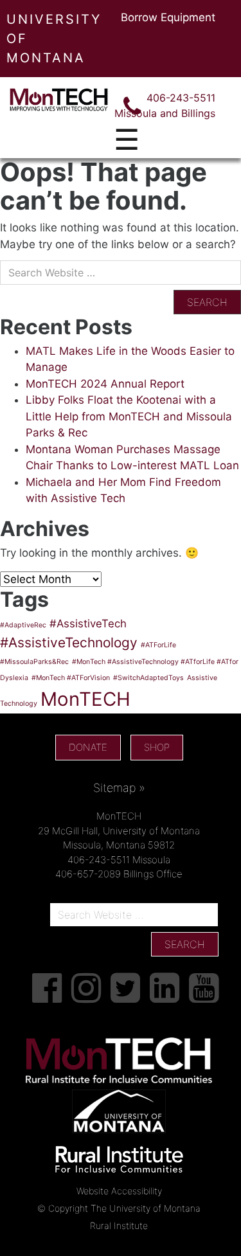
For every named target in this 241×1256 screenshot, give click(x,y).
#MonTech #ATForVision (70, 678)
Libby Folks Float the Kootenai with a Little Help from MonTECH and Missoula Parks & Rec (129, 416)
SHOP (157, 747)
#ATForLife (158, 645)
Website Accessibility (119, 1190)
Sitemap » (119, 787)
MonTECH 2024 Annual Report (105, 383)
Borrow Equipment (168, 17)
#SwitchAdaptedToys (148, 678)
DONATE (88, 747)
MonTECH (85, 699)
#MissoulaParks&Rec (34, 662)
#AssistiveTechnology (69, 642)
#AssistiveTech (88, 623)
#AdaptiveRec (23, 625)
